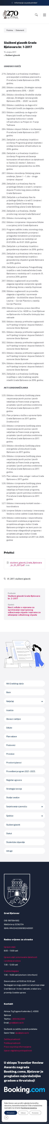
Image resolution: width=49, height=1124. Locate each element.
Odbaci (23, 1113)
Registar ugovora (14, 780)
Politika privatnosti (12, 1043)
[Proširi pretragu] (36, 14)
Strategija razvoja (14, 789)
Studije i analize (12, 797)
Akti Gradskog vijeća (15, 683)
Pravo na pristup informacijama (17, 1046)
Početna (10, 30)
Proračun (10, 754)
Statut (9, 833)
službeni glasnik (22, 578)
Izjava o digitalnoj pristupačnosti (18, 1050)
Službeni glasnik (12, 55)
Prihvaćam (11, 1113)
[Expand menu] (44, 14)
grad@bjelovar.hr (16, 1022)
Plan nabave (11, 736)
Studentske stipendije (15, 842)
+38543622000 (18, 1019)
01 (8, 578)
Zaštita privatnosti (12, 1039)
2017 (12, 578)
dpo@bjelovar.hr (22, 1033)
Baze (8, 692)
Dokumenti (20, 30)
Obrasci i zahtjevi (13, 719)
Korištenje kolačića (29, 1108)
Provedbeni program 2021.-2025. (20, 771)
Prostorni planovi (13, 762)
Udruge (9, 851)
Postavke (35, 1113)
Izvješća (9, 710)
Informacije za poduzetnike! (26, 3)
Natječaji (10, 701)
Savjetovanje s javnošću (16, 806)
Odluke (9, 727)
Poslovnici (10, 745)
